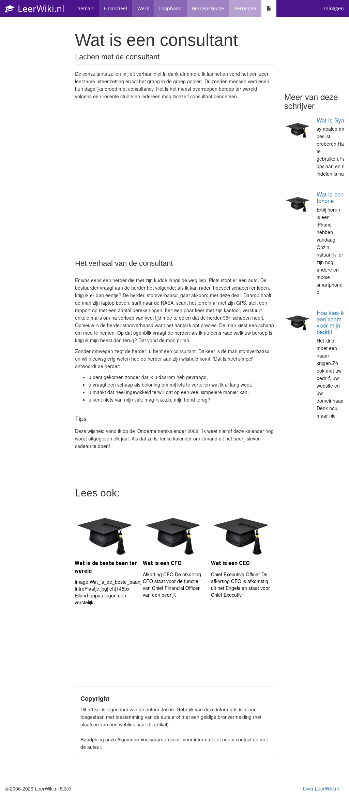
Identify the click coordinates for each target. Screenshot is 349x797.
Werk (143, 8)
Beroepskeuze (208, 8)
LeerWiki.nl (39, 8)
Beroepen (245, 8)
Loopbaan (170, 8)
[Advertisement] (174, 184)
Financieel (115, 8)
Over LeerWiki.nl (321, 788)
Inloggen (334, 8)
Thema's (84, 8)
